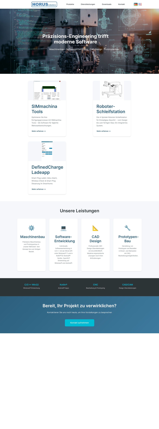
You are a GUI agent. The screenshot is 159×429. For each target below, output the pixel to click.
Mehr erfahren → (39, 131)
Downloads (106, 4)
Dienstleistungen (88, 4)
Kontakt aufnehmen (79, 323)
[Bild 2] (79, 69)
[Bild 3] (81, 69)
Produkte (70, 4)
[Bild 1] (77, 69)
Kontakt (121, 4)
